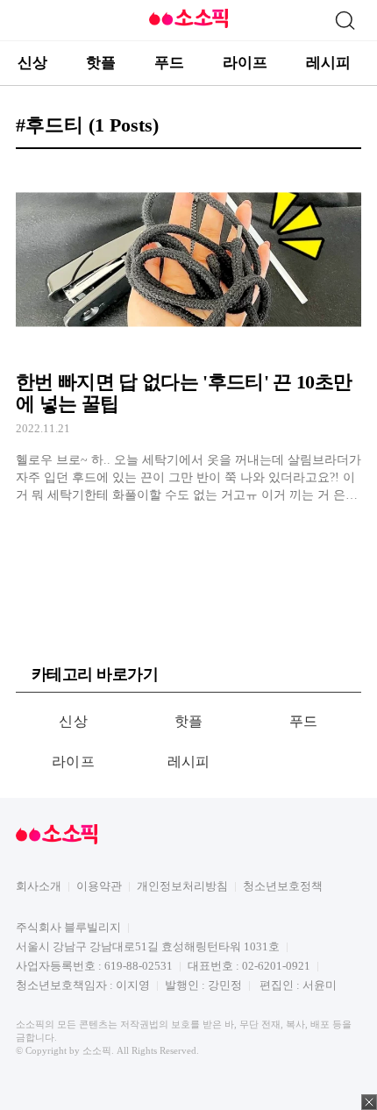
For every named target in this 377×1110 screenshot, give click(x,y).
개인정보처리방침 (182, 886)
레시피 (328, 62)
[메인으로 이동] (188, 25)
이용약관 (99, 886)
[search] (344, 20)
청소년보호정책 (283, 886)
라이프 (245, 62)
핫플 (101, 62)
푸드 (169, 62)
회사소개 (38, 886)
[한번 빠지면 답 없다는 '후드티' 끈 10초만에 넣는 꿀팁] (188, 333)
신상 (32, 62)
